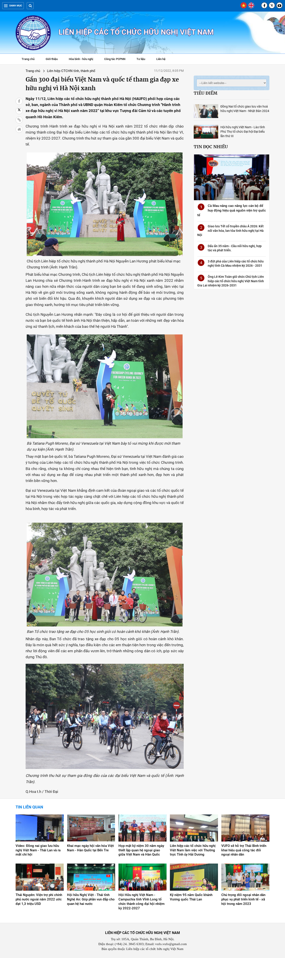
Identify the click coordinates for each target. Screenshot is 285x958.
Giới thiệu (52, 59)
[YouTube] (279, 5)
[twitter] (272, 5)
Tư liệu (143, 59)
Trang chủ (28, 59)
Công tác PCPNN (114, 59)
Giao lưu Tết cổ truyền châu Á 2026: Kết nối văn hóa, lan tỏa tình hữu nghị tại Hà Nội (230, 230)
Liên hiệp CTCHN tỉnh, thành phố (71, 71)
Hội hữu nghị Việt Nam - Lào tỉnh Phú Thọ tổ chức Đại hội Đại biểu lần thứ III (242, 131)
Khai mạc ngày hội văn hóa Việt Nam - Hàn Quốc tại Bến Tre (90, 848)
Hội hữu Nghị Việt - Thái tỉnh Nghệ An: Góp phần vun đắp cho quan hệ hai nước (91, 899)
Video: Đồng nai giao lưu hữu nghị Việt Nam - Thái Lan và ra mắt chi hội (38, 850)
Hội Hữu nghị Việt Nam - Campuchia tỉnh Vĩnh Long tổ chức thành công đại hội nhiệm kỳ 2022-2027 (141, 901)
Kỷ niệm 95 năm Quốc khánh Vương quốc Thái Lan (191, 897)
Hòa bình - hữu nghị (81, 59)
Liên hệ (160, 59)
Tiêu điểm (205, 93)
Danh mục (15, 5)
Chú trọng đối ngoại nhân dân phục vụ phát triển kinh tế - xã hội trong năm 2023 (243, 899)
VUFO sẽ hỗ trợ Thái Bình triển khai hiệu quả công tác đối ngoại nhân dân (243, 850)
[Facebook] (264, 5)
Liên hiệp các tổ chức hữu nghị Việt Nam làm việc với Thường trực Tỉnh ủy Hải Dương (193, 850)
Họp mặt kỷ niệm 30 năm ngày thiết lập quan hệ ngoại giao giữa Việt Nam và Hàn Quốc (141, 850)
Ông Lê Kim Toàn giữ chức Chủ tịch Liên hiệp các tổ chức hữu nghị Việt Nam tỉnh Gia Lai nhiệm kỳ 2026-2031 (230, 281)
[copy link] (19, 120)
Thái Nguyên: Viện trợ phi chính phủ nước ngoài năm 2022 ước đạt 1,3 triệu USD (39, 899)
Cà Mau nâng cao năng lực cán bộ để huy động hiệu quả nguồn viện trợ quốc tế (231, 210)
